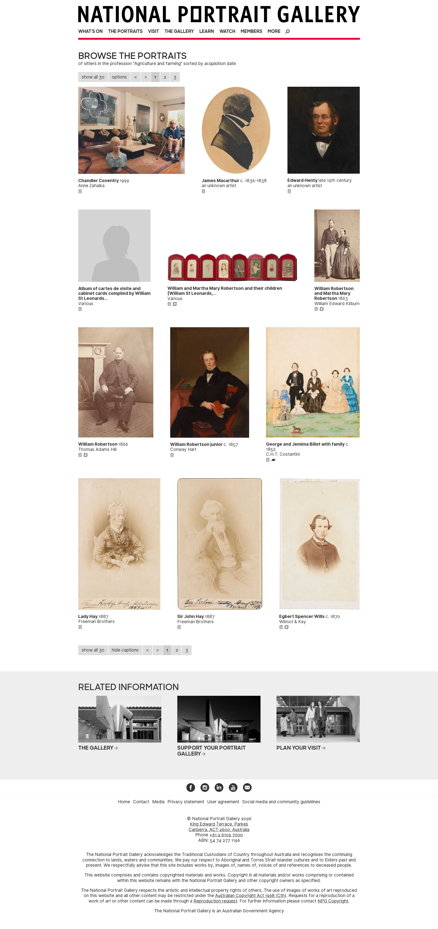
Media (158, 801)
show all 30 (93, 77)
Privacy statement (185, 801)
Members (251, 31)
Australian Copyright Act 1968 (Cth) (250, 895)
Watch (227, 31)
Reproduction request (215, 901)
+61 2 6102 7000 (226, 834)
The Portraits (125, 31)
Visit (153, 31)
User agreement (223, 801)
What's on (90, 31)
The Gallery (179, 31)
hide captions (125, 650)
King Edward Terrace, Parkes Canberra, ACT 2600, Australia (219, 827)
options (119, 77)
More (274, 31)
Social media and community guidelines (281, 801)
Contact (141, 801)
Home (124, 801)
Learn (206, 31)
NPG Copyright (333, 901)
